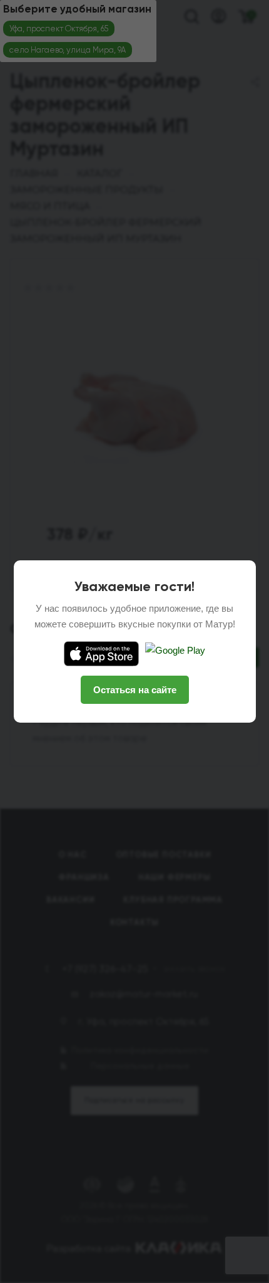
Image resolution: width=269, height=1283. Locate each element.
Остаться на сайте (134, 689)
